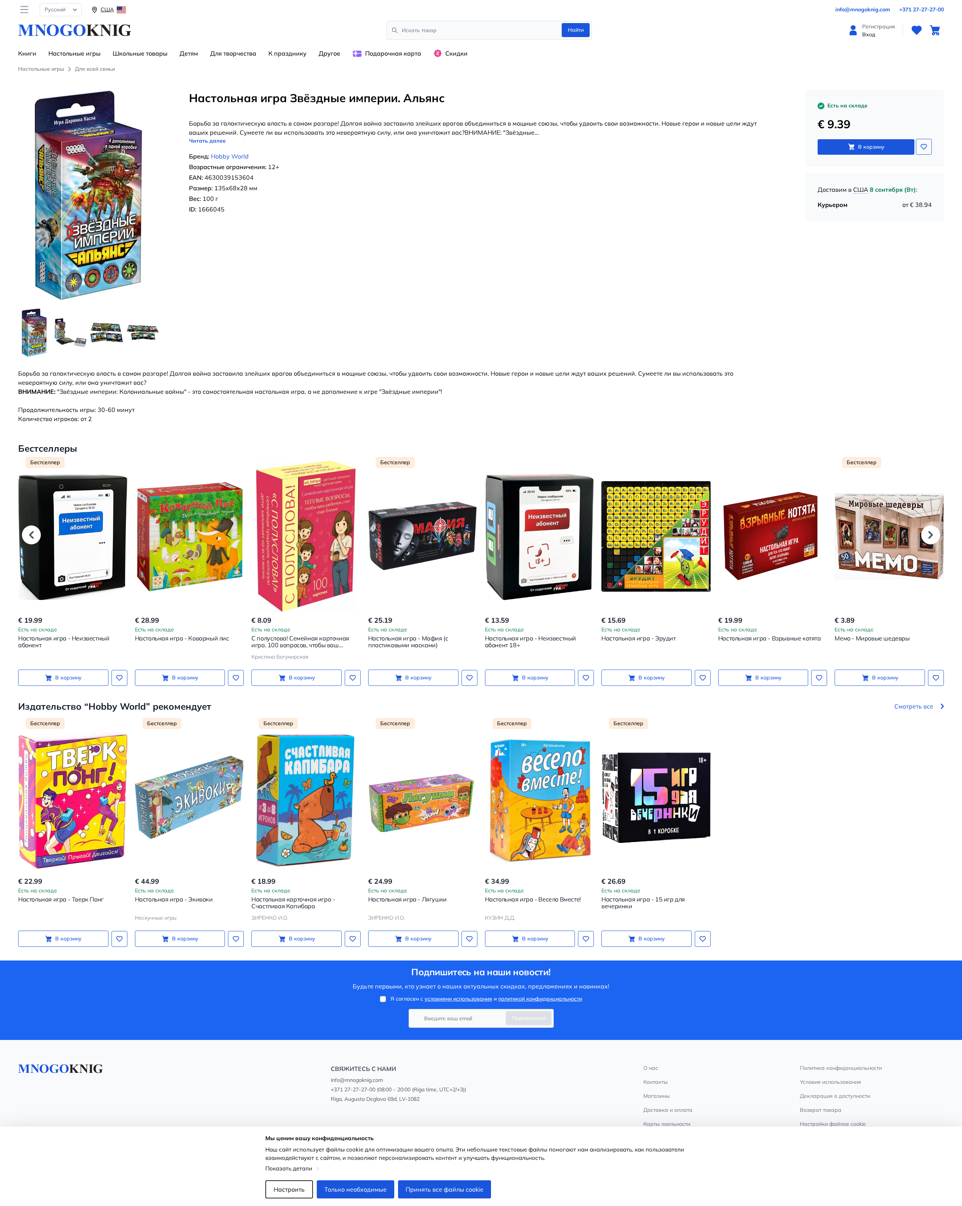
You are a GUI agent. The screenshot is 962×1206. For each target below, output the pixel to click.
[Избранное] (917, 30)
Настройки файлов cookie (833, 1124)
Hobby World (230, 156)
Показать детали (288, 1168)
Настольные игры (74, 53)
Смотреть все (913, 706)
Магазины (656, 1096)
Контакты (655, 1082)
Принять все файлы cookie (444, 1189)
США (860, 189)
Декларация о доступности (835, 1096)
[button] (31, 534)
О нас (650, 1068)
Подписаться (528, 1018)
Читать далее (207, 140)
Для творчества (233, 53)
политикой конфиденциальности (540, 998)
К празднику (287, 53)
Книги (27, 53)
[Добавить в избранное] (924, 147)
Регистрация (878, 26)
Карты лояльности (666, 1124)
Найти (576, 29)
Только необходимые (355, 1189)
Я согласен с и (486, 998)
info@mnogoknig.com (862, 9)
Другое (329, 53)
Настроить (289, 1189)
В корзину (871, 146)
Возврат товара (820, 1110)
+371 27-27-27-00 (921, 9)
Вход (868, 34)
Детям (189, 53)
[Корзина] (935, 30)
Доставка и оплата (667, 1110)
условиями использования (458, 998)
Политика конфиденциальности (841, 1068)
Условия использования (830, 1082)
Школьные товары (140, 53)
